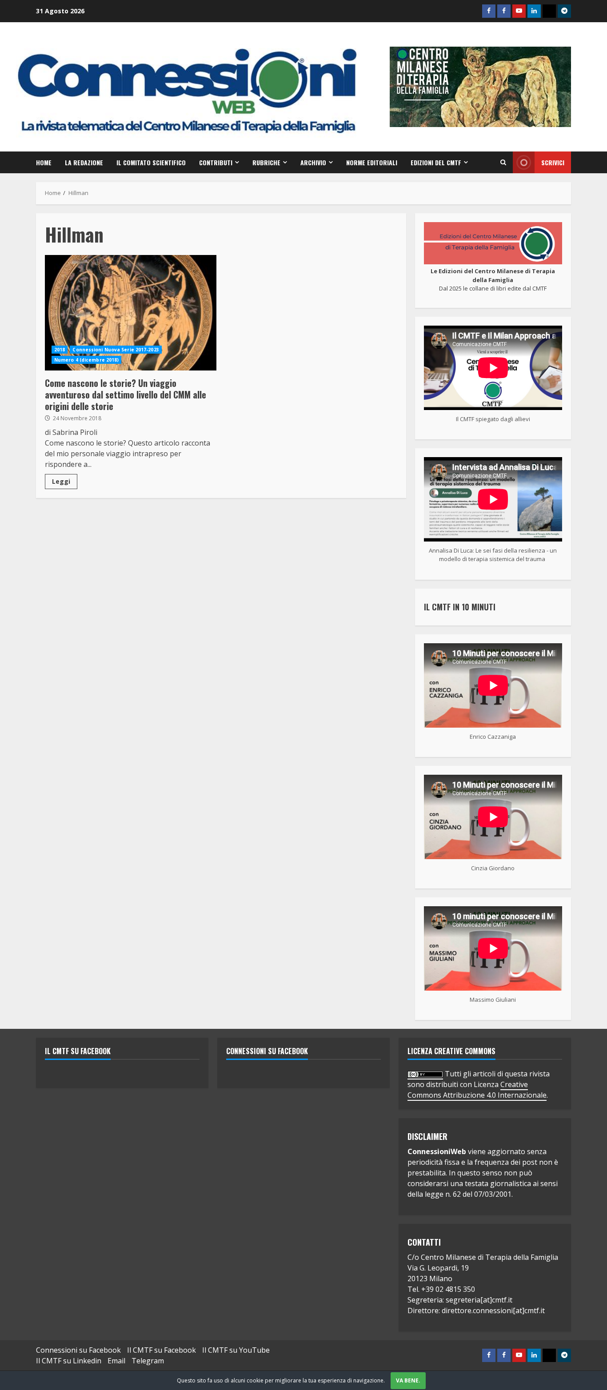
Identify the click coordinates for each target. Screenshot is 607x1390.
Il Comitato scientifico (151, 162)
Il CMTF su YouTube (236, 1350)
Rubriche (266, 162)
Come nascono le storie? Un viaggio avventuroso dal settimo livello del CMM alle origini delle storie (130, 312)
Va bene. (408, 1380)
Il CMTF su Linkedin (68, 1361)
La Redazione (84, 162)
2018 (59, 350)
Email (116, 1361)
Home (44, 162)
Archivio (313, 162)
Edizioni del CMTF (436, 162)
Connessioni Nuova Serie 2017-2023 (115, 350)
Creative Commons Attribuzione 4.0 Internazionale (477, 1089)
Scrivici (552, 162)
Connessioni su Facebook (267, 1051)
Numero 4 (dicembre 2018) (86, 360)
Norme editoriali (371, 162)
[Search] (503, 162)
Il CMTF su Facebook (78, 1051)
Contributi (215, 162)
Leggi (61, 481)
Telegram (148, 1361)
